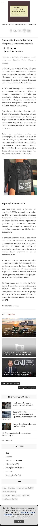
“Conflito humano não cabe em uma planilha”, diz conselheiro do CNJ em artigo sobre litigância (17, 373)
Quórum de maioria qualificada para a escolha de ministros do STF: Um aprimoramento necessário (17, 353)
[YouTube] (15, 31)
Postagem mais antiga (27, 388)
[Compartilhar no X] (8, 48)
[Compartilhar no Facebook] (4, 48)
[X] (19, 31)
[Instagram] (24, 31)
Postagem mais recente (10, 384)
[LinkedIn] (29, 31)
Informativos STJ (12, 464)
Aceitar (19, 521)
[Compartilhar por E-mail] (15, 48)
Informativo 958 (7, 440)
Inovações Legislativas (14, 468)
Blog (7, 453)
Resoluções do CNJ (13, 475)
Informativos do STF (14, 460)
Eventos (9, 457)
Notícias (20, 51)
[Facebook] (10, 31)
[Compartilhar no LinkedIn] (11, 48)
